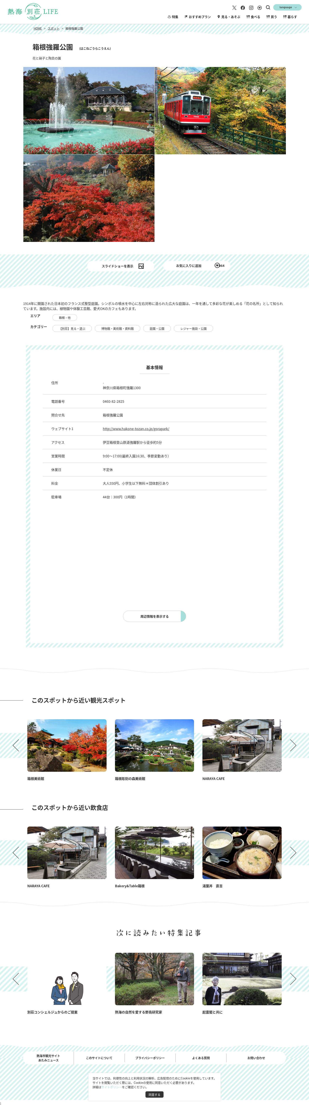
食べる (255, 16)
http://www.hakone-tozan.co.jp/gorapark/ (136, 428)
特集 (175, 16)
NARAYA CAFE (213, 778)
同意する (154, 1094)
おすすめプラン (200, 16)
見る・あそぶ (230, 16)
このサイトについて (99, 1058)
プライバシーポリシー (150, 1058)
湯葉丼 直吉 (212, 885)
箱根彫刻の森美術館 (130, 778)
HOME (38, 28)
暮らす (292, 16)
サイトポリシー (111, 1087)
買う (274, 16)
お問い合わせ (256, 1058)
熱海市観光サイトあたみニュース (48, 1058)
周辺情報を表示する (154, 616)
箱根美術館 (35, 778)
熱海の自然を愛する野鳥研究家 (138, 1011)
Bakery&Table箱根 (130, 885)
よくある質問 (201, 1058)
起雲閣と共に (212, 1011)
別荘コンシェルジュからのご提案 (52, 1011)
